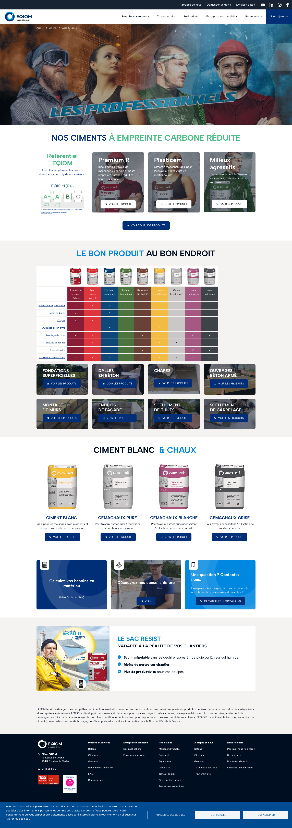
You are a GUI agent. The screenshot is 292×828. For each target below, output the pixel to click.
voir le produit (120, 204)
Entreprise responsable (220, 16)
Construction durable (170, 780)
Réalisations (191, 16)
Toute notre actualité (205, 767)
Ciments (53, 28)
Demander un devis (219, 4)
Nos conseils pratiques (100, 767)
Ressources (252, 16)
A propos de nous (190, 4)
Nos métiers (234, 755)
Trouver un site (166, 16)
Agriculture (165, 761)
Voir (148, 601)
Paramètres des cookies (170, 814)
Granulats (93, 761)
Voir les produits (64, 383)
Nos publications (132, 748)
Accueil (40, 28)
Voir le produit (231, 203)
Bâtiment (164, 755)
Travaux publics (167, 773)
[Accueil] (20, 16)
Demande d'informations (222, 601)
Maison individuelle (169, 748)
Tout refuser (217, 814)
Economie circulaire (134, 755)
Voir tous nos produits (148, 225)
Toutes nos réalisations (171, 786)
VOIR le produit (64, 537)
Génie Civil (165, 767)
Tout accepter (265, 814)
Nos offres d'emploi (238, 761)
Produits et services (134, 16)
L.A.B (90, 773)
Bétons (92, 748)
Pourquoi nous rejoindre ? (241, 748)
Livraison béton (245, 4)
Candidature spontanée (240, 767)
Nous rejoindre (279, 16)
